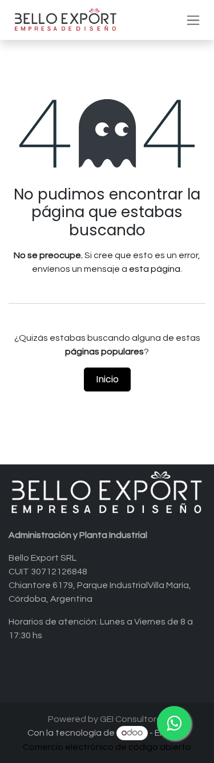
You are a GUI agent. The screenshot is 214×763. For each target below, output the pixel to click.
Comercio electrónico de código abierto (107, 747)
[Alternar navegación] (193, 20)
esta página (154, 269)
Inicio (107, 379)
